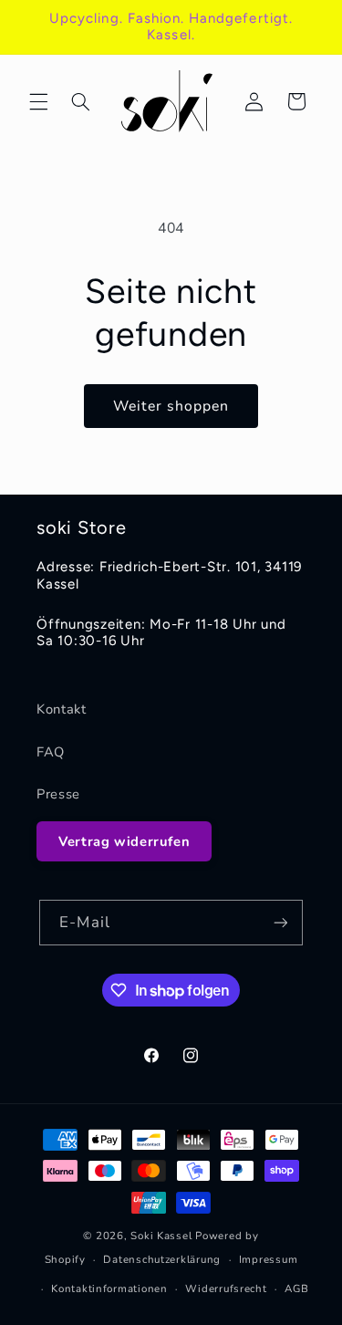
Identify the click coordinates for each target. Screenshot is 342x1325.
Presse (58, 794)
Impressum (268, 1259)
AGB (296, 1288)
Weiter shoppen (171, 406)
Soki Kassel (161, 1235)
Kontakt (61, 709)
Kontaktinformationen (109, 1288)
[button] (38, 101)
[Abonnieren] (280, 922)
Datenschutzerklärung (162, 1259)
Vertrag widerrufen (124, 841)
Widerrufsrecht (225, 1288)
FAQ (50, 752)
